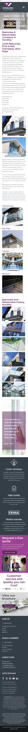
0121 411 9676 (8, 642)
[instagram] (10, 679)
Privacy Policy (6, 661)
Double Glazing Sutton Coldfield (9, 713)
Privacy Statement (7, 663)
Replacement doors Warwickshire (14, 722)
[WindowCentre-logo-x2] (8, 3)
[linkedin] (17, 679)
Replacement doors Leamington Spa (16, 721)
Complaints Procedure (8, 667)
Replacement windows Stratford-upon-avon (14, 717)
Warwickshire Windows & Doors (12, 714)
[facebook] (3, 679)
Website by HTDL (14, 728)
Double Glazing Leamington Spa (18, 716)
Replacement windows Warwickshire (10, 718)
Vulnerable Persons (7, 665)
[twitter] (7, 679)
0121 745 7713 (8, 623)
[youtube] (14, 679)
